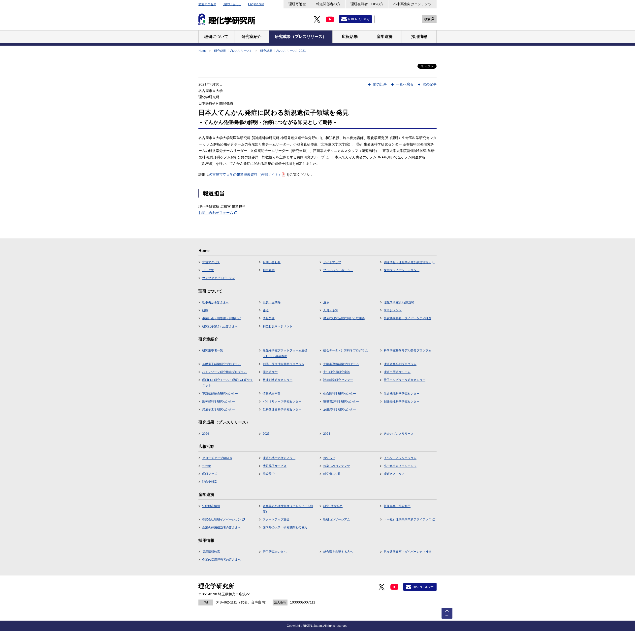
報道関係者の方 (328, 4)
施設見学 (269, 474)
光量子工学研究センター (218, 409)
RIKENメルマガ (358, 19)
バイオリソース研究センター (282, 401)
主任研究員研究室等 (336, 372)
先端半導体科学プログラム (341, 364)
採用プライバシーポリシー (401, 270)
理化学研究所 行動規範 (399, 302)
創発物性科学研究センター (401, 401)
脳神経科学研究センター (218, 401)
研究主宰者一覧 (212, 350)
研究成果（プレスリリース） (233, 51)
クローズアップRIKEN (217, 458)
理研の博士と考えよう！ (279, 458)
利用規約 (269, 270)
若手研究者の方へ (274, 551)
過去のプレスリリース (398, 433)
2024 (326, 433)
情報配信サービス (274, 466)
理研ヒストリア (394, 474)
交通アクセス (207, 4)
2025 (266, 433)
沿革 (326, 302)
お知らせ (329, 458)
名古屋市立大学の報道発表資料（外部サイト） (245, 174)
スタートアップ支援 (276, 519)
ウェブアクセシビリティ (218, 278)
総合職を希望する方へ (338, 551)
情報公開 (269, 318)
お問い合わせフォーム (215, 213)
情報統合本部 (272, 393)
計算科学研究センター (338, 380)
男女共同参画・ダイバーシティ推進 (407, 318)
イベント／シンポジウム (400, 458)
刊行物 (206, 466)
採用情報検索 (211, 551)
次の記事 (430, 84)
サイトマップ (332, 262)
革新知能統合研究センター (220, 393)
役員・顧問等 (272, 302)
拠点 (266, 310)
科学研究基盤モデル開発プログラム (407, 350)
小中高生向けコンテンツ (412, 4)
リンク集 (208, 270)
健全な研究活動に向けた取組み (344, 318)
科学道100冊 (331, 474)
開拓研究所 (270, 372)
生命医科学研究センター (339, 393)
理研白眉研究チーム (397, 372)
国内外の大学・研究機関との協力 (285, 527)
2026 (205, 433)
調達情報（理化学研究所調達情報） (407, 262)
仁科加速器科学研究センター (282, 409)
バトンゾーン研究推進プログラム (224, 372)
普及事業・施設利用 (397, 506)
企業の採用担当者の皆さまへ (221, 527)
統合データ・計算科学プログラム (345, 350)
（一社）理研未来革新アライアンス (407, 519)
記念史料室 (209, 482)
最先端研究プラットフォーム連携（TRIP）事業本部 (285, 353)
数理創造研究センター (277, 380)
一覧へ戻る (404, 84)
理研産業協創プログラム (400, 364)
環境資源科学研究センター (341, 401)
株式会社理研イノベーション (221, 519)
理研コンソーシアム (336, 519)
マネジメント (393, 310)
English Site (256, 4)
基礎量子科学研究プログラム (221, 364)
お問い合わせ (232, 4)
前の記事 (380, 84)
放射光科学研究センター (339, 409)
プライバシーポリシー (338, 270)
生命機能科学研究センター (401, 393)
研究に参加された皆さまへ (220, 326)
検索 (427, 19)
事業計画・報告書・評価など (221, 318)
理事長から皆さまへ (215, 302)
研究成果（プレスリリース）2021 (283, 51)
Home (202, 51)
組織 (205, 310)
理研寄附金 (297, 4)
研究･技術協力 (333, 506)
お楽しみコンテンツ (336, 466)
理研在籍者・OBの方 (366, 4)
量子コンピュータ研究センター (404, 380)
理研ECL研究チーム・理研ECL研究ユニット (227, 382)
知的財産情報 (211, 506)
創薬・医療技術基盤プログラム (283, 364)
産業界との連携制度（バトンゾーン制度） (288, 508)
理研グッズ (209, 474)
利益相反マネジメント (277, 326)
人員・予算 (330, 310)
